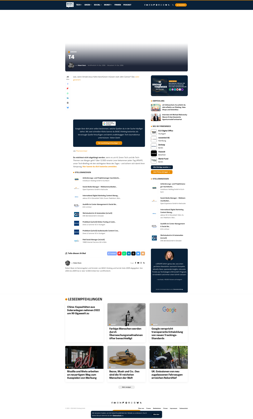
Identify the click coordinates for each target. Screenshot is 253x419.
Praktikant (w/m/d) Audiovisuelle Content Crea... (101, 231)
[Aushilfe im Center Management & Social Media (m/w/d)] (76, 206)
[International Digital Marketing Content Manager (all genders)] (76, 197)
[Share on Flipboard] (67, 88)
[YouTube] (138, 263)
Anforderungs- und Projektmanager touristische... (101, 178)
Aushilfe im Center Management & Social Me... (100, 204)
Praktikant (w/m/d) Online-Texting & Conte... (99, 222)
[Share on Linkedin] (67, 98)
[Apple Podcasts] (159, 5)
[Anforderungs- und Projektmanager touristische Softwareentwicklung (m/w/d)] (76, 179)
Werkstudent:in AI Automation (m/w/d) (97, 213)
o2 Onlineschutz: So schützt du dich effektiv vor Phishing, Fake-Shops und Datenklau (174, 107)
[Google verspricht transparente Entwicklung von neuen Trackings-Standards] (169, 314)
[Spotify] (156, 5)
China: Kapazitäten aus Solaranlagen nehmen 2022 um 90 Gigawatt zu (83, 310)
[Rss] (169, 5)
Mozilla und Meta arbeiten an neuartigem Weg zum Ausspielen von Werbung (83, 374)
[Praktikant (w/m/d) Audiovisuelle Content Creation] (76, 232)
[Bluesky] (166, 5)
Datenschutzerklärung (178, 289)
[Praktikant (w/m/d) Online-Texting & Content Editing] (76, 223)
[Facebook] (145, 5)
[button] (156, 414)
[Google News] (147, 5)
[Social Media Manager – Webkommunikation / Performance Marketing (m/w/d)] (76, 188)
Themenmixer (81, 151)
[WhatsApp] (161, 5)
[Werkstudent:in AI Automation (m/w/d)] (76, 214)
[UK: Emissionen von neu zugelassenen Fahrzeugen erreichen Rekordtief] (169, 357)
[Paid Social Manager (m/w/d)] (76, 241)
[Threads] (163, 5)
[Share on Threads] (67, 102)
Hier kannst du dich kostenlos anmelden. (100, 166)
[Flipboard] (154, 5)
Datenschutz (117, 416)
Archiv (73, 52)
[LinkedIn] (152, 5)
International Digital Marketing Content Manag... (101, 196)
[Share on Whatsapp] (67, 93)
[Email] (143, 253)
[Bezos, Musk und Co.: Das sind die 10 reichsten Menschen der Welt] (126, 357)
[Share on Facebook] (67, 83)
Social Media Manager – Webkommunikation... (100, 187)
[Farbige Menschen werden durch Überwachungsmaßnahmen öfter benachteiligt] (126, 314)
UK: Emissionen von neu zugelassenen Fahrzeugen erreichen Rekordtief (167, 374)
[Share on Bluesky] (67, 107)
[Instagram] (149, 5)
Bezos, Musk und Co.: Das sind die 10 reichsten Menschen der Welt (124, 374)
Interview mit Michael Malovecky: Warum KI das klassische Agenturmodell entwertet (174, 117)
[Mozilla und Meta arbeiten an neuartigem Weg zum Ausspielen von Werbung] (84, 357)
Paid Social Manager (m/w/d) (94, 240)
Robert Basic (82, 65)
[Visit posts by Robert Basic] (71, 65)
